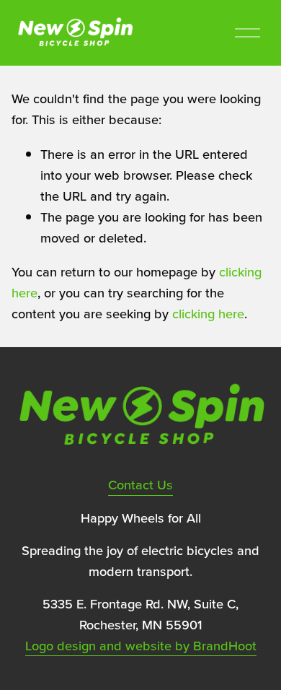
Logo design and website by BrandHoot (141, 645)
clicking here (208, 313)
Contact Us (140, 484)
